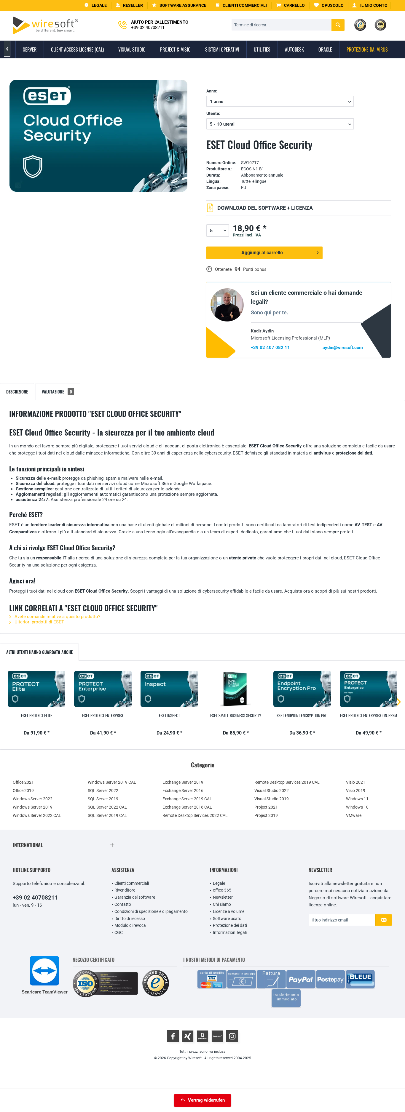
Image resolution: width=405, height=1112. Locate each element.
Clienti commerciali (131, 883)
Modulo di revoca (130, 925)
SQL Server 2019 (103, 798)
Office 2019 (23, 790)
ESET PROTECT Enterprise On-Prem (368, 716)
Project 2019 (266, 815)
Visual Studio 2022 (271, 790)
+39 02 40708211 (35, 897)
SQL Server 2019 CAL (107, 815)
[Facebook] (173, 1036)
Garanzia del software (134, 897)
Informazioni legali (230, 932)
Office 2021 (23, 782)
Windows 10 (357, 807)
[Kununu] (217, 1036)
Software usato (227, 918)
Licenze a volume (228, 911)
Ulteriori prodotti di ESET (38, 622)
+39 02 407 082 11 (270, 347)
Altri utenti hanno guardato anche (39, 652)
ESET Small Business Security (235, 716)
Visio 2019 (355, 790)
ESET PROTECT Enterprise (103, 716)
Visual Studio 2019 (271, 798)
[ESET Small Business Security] (235, 689)
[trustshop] (155, 983)
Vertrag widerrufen (206, 1100)
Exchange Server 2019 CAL (187, 798)
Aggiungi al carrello (262, 252)
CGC (118, 932)
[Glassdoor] (202, 1036)
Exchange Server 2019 (182, 782)
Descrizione (17, 391)
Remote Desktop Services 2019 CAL (287, 782)
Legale (219, 883)
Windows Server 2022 (32, 798)
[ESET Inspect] (169, 689)
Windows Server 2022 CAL (37, 815)
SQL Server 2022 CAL (107, 807)
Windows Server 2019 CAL (112, 782)
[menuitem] (291, 5)
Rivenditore (124, 890)
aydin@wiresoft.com (343, 347)
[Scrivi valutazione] (298, 154)
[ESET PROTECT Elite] (36, 689)
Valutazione (57, 391)
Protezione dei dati (230, 925)
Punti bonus (255, 269)
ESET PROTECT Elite (36, 716)
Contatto (122, 904)
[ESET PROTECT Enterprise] (103, 689)
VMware (353, 815)
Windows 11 (357, 798)
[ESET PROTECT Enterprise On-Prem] (368, 689)
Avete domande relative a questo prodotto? (56, 616)
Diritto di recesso (129, 918)
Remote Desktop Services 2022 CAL (195, 815)
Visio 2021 (355, 782)
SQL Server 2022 (103, 790)
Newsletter (223, 897)
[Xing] (188, 1036)
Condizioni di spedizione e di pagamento (151, 911)
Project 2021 (266, 807)
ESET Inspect (169, 716)
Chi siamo (222, 904)
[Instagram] (232, 1036)
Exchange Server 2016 (182, 790)
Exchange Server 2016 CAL (187, 807)
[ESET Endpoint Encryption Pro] (302, 689)
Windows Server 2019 (32, 807)
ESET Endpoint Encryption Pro (302, 716)
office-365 (222, 890)
